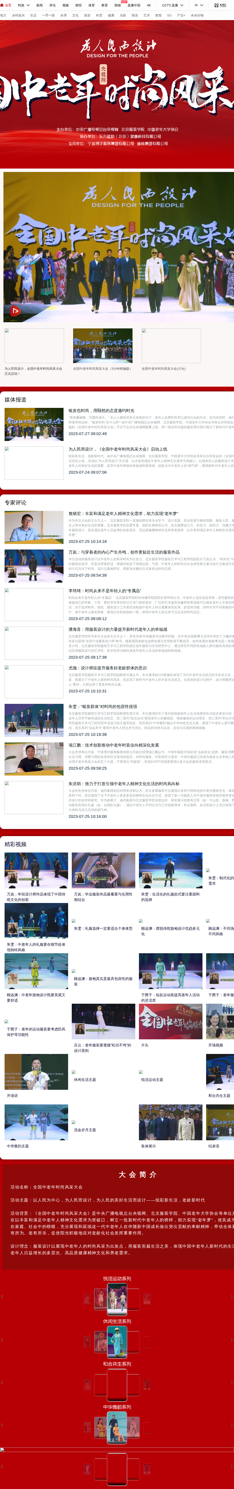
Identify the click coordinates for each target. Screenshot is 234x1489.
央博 (63, 15)
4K (149, 5)
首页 (8, 5)
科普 (99, 15)
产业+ (181, 15)
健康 (111, 15)
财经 (78, 5)
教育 (104, 5)
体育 (91, 5)
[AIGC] (220, 5)
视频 (65, 5)
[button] (2, 1297)
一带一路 (48, 15)
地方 (3, 15)
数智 (158, 15)
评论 (52, 5)
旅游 (87, 15)
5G (169, 15)
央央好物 (197, 15)
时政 (21, 5)
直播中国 (134, 5)
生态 (33, 15)
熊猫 (117, 5)
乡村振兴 (18, 15)
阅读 (135, 15)
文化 (75, 15)
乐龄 (123, 15)
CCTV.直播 (170, 5)
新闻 (39, 5)
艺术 (147, 15)
